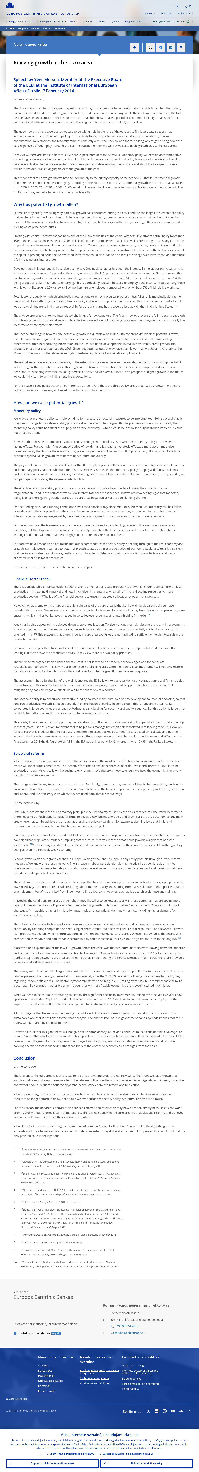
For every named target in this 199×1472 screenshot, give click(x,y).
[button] (182, 6)
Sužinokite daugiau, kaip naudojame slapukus (128, 1454)
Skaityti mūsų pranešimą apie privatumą (72, 1454)
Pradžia (10, 29)
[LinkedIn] (156, 1411)
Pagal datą (59, 29)
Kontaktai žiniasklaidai (34, 1333)
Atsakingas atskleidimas (94, 1383)
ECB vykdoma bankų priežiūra (169, 22)
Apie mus (150, 14)
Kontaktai (44, 1386)
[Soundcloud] (181, 1411)
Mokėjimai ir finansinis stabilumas (58, 22)
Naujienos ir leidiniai (136, 22)
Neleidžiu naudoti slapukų (146, 1463)
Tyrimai (115, 22)
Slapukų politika (131, 1379)
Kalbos (46, 29)
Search (177, 6)
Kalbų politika (130, 1389)
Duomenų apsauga (133, 1365)
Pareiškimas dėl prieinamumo (140, 1384)
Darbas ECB (183, 14)
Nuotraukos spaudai (50, 1381)
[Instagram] (164, 1411)
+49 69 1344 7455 (126, 1326)
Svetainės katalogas (18, 1399)
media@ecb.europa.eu (130, 1333)
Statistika (88, 22)
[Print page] (134, 47)
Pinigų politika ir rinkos (21, 22)
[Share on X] (150, 47)
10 (152, 952)
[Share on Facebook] (160, 47)
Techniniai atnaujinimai (94, 1378)
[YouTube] (172, 1411)
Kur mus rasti (46, 1391)
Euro (102, 22)
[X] (148, 1411)
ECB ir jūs (166, 14)
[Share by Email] (181, 47)
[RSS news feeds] (189, 1411)
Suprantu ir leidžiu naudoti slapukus (52, 1463)
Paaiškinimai (46, 1376)
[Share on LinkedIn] (171, 47)
